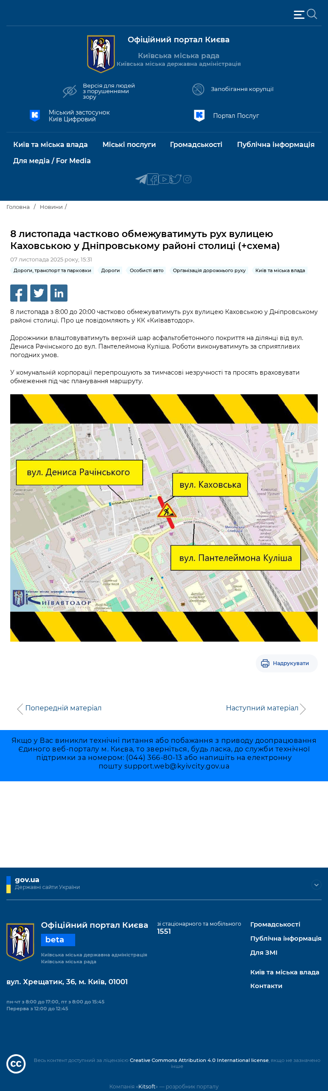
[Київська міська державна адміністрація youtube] (164, 179)
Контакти (266, 986)
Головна (18, 206)
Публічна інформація (286, 939)
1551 (164, 931)
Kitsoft (146, 1086)
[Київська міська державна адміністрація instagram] (187, 179)
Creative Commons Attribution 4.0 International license (199, 1060)
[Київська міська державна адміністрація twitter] (176, 179)
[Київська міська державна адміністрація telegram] (141, 179)
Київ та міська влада (284, 972)
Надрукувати (291, 663)
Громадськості (275, 924)
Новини (51, 206)
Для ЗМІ (264, 953)
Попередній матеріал (63, 708)
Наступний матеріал (262, 708)
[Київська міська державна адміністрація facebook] (152, 179)
